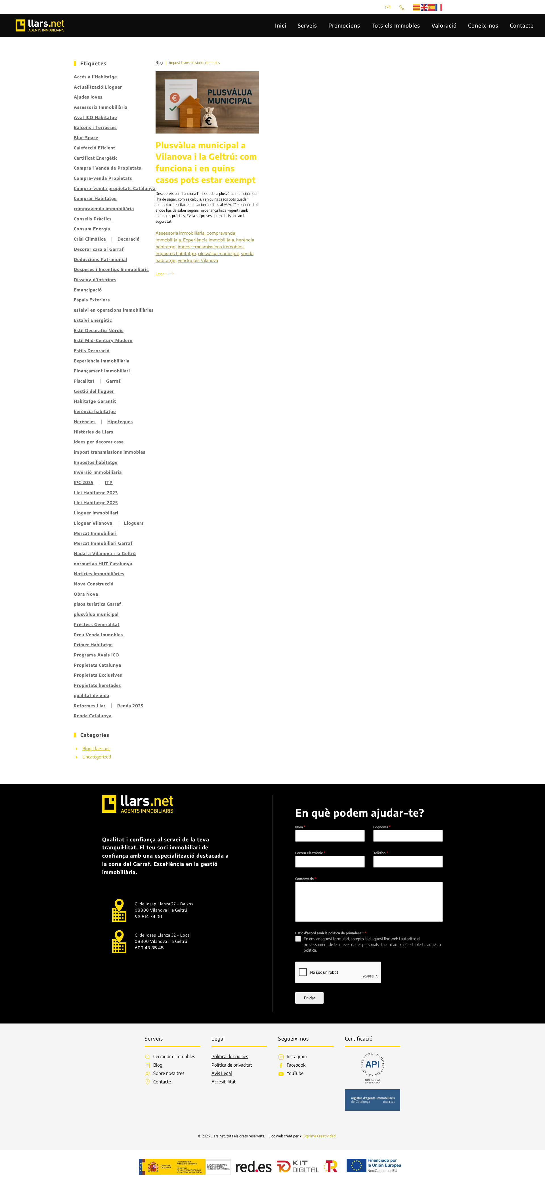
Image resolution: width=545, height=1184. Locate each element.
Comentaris (305, 879)
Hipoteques (120, 421)
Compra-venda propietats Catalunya (115, 188)
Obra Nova (86, 594)
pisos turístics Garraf (97, 603)
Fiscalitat (84, 380)
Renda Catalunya (93, 715)
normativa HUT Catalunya (103, 563)
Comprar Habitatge (95, 198)
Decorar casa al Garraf (99, 249)
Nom (300, 827)
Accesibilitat (223, 1082)
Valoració (444, 25)
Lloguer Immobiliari (96, 512)
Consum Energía (92, 228)
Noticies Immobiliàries (99, 573)
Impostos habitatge (96, 462)
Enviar (309, 997)
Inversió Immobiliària (98, 472)
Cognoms (382, 827)
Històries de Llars (93, 431)
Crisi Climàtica (90, 238)
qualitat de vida (91, 695)
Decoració (129, 238)
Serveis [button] (307, 25)
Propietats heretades (97, 685)
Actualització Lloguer (98, 86)
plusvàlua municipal (96, 614)
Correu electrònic (310, 853)
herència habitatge (95, 411)
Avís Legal (221, 1073)
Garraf (113, 380)
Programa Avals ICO (96, 654)
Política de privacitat (231, 1065)
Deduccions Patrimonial (100, 259)
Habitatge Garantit (95, 401)
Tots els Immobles (396, 25)
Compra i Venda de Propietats (107, 167)
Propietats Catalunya (97, 665)
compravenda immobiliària (104, 208)
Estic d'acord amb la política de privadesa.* (330, 933)
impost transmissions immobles (109, 452)
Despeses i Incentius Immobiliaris (111, 269)
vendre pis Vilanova (198, 260)
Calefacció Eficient (94, 147)
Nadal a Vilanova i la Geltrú (105, 553)
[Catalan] (417, 7)
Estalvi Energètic (93, 320)
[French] (439, 7)
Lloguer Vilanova (93, 523)
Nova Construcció (94, 583)
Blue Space (86, 137)
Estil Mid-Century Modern (103, 340)
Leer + (161, 274)
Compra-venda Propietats (103, 178)
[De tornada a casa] (40, 25)
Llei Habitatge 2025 (96, 502)
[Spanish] (431, 7)
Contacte (522, 25)
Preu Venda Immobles (98, 634)
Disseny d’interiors (95, 279)
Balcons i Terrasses (95, 127)
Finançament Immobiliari (102, 370)
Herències (85, 421)
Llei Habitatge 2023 (96, 492)
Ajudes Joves (88, 96)
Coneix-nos (483, 25)
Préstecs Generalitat (97, 624)
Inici (280, 25)
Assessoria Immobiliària (100, 107)
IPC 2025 (83, 482)
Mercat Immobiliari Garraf (103, 543)
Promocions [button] (344, 25)
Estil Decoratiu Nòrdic (98, 330)
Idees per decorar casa (99, 441)
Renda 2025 (130, 705)
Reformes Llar (90, 705)
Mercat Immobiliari (95, 533)
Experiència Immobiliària (101, 360)
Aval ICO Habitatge (95, 117)
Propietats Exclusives (98, 675)
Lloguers (134, 523)
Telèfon (380, 853)
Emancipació (88, 289)
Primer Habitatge (93, 644)
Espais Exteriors (92, 299)
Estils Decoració (92, 350)
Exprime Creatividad (319, 1136)
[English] (424, 7)
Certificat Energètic (96, 157)
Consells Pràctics (93, 218)
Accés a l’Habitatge (95, 76)
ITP (109, 482)
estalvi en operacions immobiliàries (114, 309)
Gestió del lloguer (94, 391)
